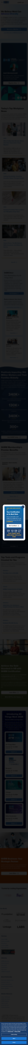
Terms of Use (10, 1031)
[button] (14, 525)
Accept (14, 1042)
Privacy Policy (17, 1031)
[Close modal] (23, 507)
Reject (14, 1038)
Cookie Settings (14, 1034)
